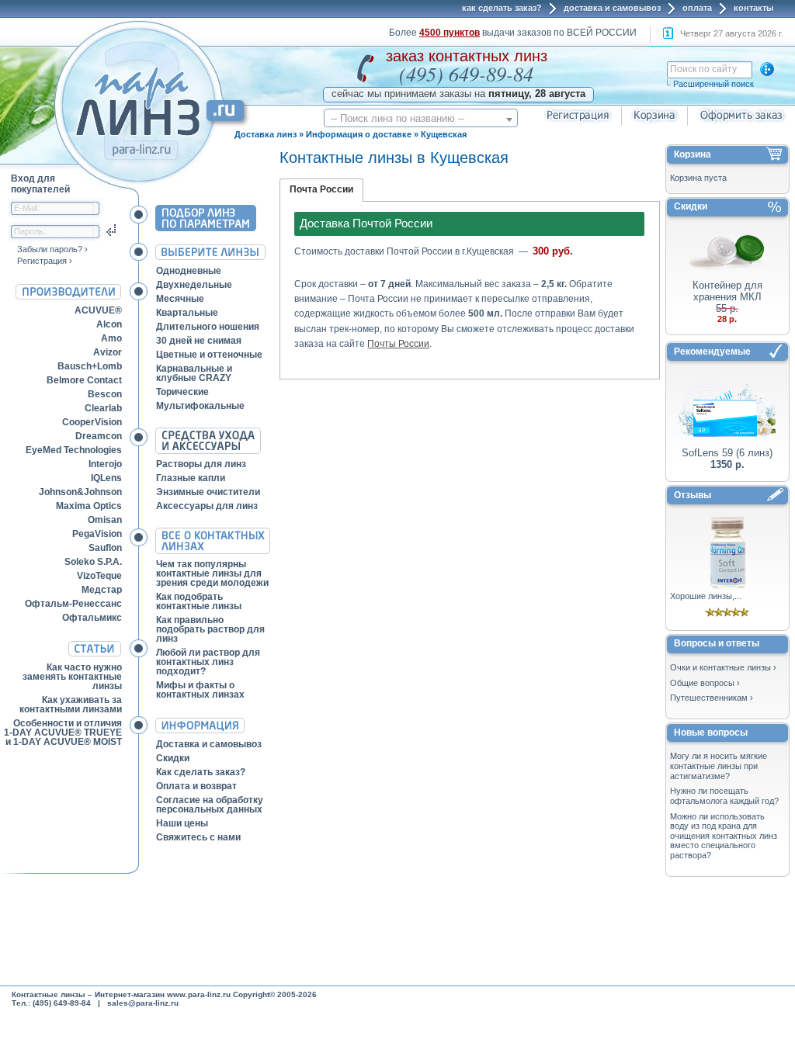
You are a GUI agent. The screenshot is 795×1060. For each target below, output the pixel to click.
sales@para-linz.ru (143, 1003)
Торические (182, 391)
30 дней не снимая (198, 340)
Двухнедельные (194, 284)
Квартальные (187, 312)
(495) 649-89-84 (466, 73)
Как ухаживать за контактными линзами (70, 705)
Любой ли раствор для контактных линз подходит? (208, 662)
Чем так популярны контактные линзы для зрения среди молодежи (212, 573)
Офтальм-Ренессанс (73, 603)
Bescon (105, 394)
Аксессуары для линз (207, 506)
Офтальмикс (92, 617)
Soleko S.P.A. (93, 561)
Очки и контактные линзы (720, 667)
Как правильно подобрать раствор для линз (210, 629)
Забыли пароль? (49, 249)
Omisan (105, 519)
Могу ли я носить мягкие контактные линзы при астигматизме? (718, 765)
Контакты (753, 7)
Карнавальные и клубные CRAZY (194, 373)
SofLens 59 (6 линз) (727, 453)
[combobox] (421, 118)
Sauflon (105, 547)
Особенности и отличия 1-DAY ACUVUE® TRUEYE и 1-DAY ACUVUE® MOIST (63, 732)
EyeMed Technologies (74, 450)
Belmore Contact (84, 380)
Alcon (109, 324)
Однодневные (188, 270)
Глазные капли (190, 478)
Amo (111, 338)
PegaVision (97, 533)
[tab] (321, 190)
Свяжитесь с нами (198, 837)
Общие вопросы (702, 683)
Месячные (180, 298)
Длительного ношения (207, 326)
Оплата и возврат (196, 786)
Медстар (102, 589)
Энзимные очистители (208, 492)
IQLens (106, 478)
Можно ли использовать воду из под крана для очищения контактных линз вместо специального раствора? (723, 836)
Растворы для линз (201, 464)
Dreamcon (98, 436)
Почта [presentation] (304, 189)
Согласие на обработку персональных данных (209, 805)
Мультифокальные (200, 405)
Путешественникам (709, 697)
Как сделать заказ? (502, 7)
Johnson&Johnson (80, 492)
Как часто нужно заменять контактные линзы (72, 676)
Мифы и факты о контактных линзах (200, 690)
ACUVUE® (98, 310)
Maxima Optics (89, 506)
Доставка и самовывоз (612, 7)
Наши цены (182, 823)
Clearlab (103, 408)
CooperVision (92, 422)
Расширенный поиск (713, 83)
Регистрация (42, 260)
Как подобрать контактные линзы (198, 601)
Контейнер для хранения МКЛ (727, 291)
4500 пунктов (449, 32)
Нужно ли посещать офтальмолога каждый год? (724, 795)
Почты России (398, 343)
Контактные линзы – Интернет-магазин (88, 994)
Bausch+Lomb (89, 366)
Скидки (172, 758)
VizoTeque (99, 575)
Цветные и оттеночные (209, 354)
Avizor (107, 352)
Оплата (697, 7)
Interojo (105, 464)
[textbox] (421, 118)
